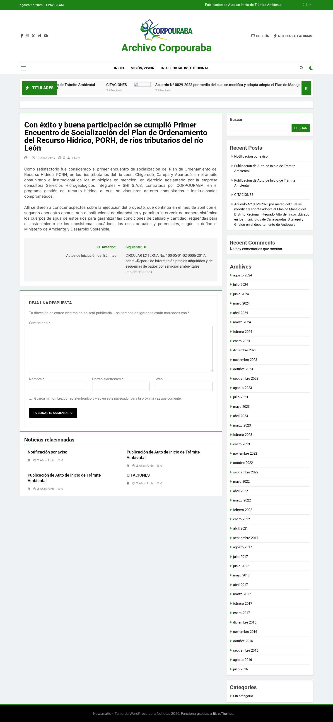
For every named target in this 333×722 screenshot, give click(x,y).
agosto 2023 (242, 388)
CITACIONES (97, 85)
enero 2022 (241, 519)
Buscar (236, 119)
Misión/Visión (142, 68)
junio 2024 (241, 294)
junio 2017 (241, 566)
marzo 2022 (242, 500)
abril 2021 (240, 528)
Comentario (39, 323)
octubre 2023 (243, 369)
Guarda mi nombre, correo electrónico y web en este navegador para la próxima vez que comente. (108, 398)
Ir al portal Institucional (185, 68)
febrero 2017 (242, 604)
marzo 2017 (242, 594)
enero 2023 (241, 444)
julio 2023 (240, 397)
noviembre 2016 (245, 632)
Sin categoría (243, 696)
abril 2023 (240, 416)
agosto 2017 (242, 547)
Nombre (36, 379)
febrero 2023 (242, 435)
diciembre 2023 (244, 350)
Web (159, 379)
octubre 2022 (243, 463)
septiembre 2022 (245, 472)
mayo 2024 (241, 303)
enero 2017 (241, 613)
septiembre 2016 (245, 650)
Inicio (119, 68)
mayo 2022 (241, 482)
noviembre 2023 (245, 360)
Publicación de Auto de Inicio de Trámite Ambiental (243, 5)
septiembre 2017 (245, 538)
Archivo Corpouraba (166, 48)
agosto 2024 (242, 275)
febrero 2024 (242, 332)
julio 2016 (240, 669)
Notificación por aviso (47, 452)
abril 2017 (240, 585)
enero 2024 (241, 341)
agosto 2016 (242, 660)
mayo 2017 (241, 575)
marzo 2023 (242, 425)
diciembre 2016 (244, 622)
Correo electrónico (107, 379)
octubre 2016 (243, 641)
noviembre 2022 (245, 453)
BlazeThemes (223, 713)
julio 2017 (240, 557)
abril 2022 (240, 491)
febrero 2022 (242, 510)
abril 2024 (240, 313)
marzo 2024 (242, 322)
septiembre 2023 (245, 379)
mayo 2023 (241, 407)
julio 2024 (240, 285)
